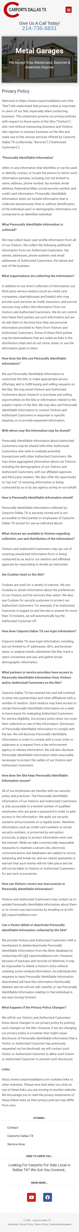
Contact (12, 1127)
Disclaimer (13, 1224)
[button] (69, 10)
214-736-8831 (39, 28)
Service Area (16, 1144)
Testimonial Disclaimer (60, 1224)
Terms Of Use (41, 1224)
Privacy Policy (26, 1224)
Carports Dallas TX (20, 1136)
